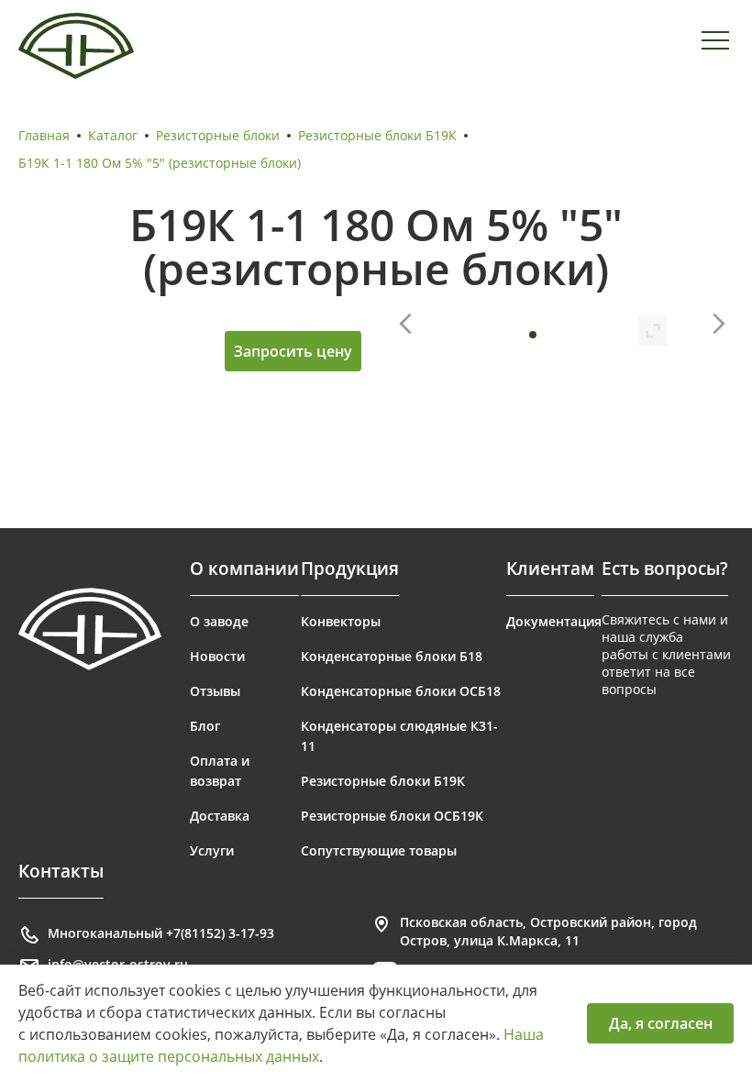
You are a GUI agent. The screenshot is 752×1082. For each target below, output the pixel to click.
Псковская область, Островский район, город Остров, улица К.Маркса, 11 (548, 931)
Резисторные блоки (218, 135)
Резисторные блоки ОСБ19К (392, 815)
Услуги (212, 850)
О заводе (219, 621)
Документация (554, 621)
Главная (44, 135)
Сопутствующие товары (379, 850)
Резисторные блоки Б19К (377, 135)
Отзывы (215, 691)
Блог (205, 725)
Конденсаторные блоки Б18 (391, 656)
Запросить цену (293, 351)
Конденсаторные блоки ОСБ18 (401, 691)
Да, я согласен (661, 1023)
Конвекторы (341, 621)
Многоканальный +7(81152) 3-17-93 (161, 933)
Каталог (113, 135)
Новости (217, 656)
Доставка (219, 815)
